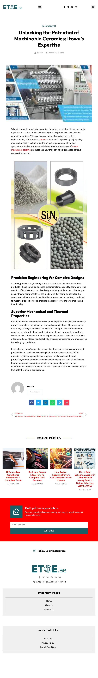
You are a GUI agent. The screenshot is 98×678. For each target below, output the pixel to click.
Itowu (43, 139)
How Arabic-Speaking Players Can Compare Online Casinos (61, 476)
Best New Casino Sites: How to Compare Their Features (37, 476)
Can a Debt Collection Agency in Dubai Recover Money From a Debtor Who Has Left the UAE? (85, 479)
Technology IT (49, 25)
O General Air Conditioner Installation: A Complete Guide (13, 476)
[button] (40, 7)
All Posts (35, 391)
